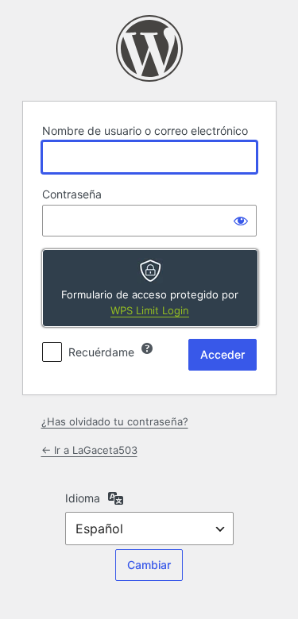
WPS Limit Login (149, 310)
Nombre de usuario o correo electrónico (145, 130)
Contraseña (72, 194)
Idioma (82, 498)
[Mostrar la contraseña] (241, 220)
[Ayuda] (147, 348)
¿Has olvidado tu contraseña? (114, 421)
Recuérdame (101, 352)
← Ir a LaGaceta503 (89, 450)
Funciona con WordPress (149, 48)
